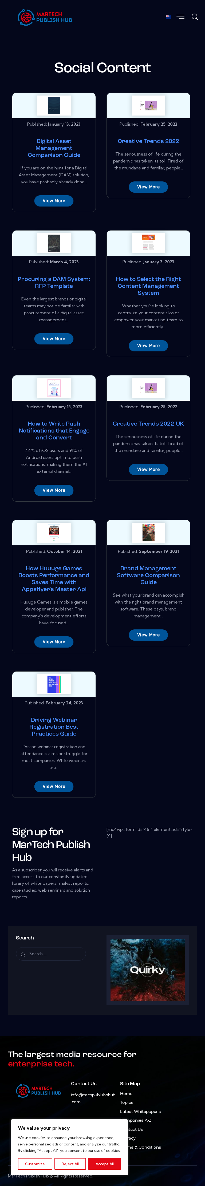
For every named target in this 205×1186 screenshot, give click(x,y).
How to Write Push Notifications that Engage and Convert (54, 431)
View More (54, 200)
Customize (35, 1163)
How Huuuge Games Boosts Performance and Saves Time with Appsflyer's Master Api (53, 579)
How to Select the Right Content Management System (148, 286)
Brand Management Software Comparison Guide (148, 576)
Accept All (105, 1163)
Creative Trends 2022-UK (148, 424)
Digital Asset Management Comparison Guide (54, 148)
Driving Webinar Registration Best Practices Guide (53, 727)
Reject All (70, 1163)
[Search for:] (51, 954)
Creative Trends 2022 (148, 141)
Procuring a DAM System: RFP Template (54, 282)
